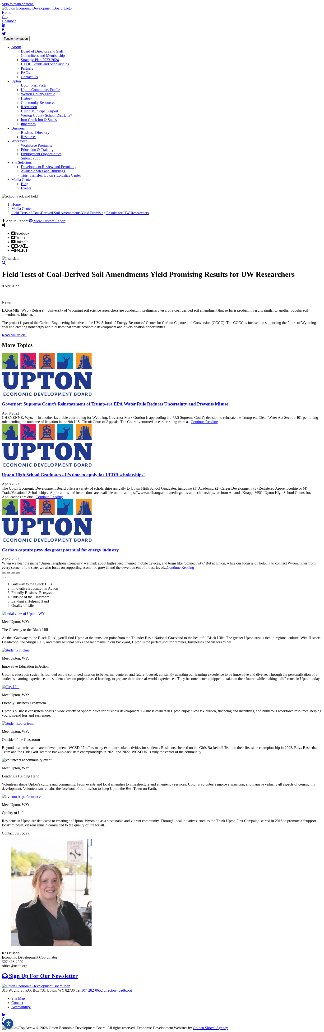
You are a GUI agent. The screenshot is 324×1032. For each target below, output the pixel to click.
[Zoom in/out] (18, 573)
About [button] (16, 47)
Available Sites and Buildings (43, 171)
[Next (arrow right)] (8, 577)
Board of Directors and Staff (42, 51)
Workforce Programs (36, 145)
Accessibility (21, 1007)
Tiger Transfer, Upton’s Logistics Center (51, 175)
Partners (27, 68)
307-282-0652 (92, 990)
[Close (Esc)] (4, 573)
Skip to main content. (18, 4)
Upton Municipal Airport (39, 111)
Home (6, 12)
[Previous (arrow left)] (4, 577)
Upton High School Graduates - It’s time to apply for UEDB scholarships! (73, 474)
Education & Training (37, 150)
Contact (17, 1003)
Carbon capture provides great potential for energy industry (60, 549)
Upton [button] (16, 81)
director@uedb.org (118, 990)
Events (26, 188)
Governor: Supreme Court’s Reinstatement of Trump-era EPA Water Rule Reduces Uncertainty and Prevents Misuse (115, 403)
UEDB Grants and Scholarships (45, 64)
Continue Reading (204, 422)
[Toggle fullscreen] (13, 573)
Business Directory (35, 132)
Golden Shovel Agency (210, 1028)
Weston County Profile (38, 94)
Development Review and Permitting (48, 167)
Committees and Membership (43, 55)
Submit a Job (30, 158)
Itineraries (28, 124)
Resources (28, 137)
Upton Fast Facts (33, 85)
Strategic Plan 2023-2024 (40, 60)
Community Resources (38, 103)
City (5, 17)
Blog (24, 184)
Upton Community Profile (40, 90)
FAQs (25, 73)
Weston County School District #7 (46, 115)
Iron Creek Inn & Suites (39, 120)
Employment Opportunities (41, 154)
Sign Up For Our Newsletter (43, 976)
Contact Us (29, 77)
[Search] (4, 263)
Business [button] (18, 128)
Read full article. (14, 335)
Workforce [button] (19, 141)
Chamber (9, 21)
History (26, 98)
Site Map (18, 998)
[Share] (8, 573)
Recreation (29, 107)
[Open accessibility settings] (8, 1023)
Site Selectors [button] (21, 162)
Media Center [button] (21, 180)
